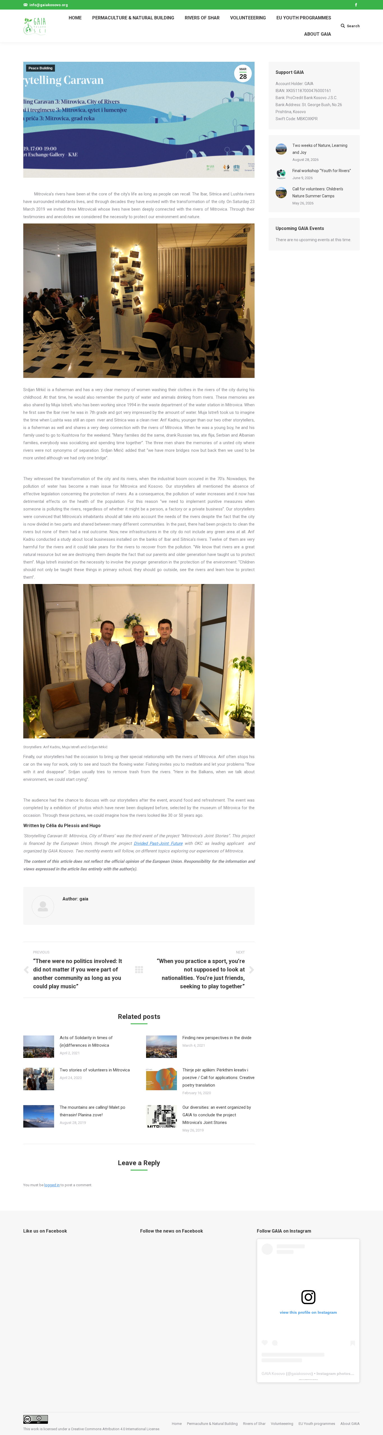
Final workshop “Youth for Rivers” (321, 170)
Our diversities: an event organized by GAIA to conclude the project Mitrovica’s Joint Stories (217, 1115)
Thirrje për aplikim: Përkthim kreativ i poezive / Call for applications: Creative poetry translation (219, 1077)
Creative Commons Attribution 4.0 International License (115, 1429)
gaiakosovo (301, 1373)
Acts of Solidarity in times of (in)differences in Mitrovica (86, 1041)
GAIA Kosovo (273, 1373)
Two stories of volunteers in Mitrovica (95, 1070)
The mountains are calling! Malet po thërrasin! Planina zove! (92, 1111)
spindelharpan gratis (315, 1379)
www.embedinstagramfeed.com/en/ (307, 1379)
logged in (52, 1185)
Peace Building (40, 68)
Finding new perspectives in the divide (217, 1037)
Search (353, 26)
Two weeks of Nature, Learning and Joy (319, 149)
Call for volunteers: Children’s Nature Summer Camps (317, 192)
